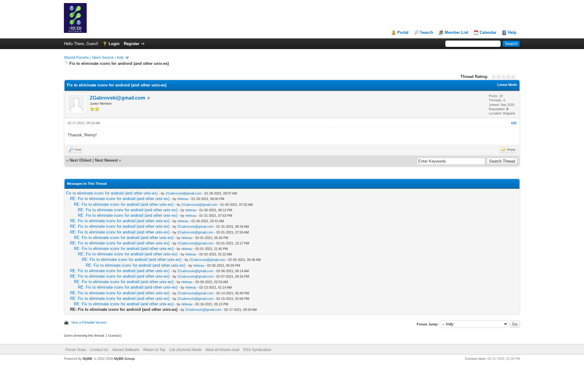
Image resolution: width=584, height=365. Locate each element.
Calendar (488, 32)
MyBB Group (124, 358)
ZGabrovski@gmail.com (117, 97)
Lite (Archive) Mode (185, 350)
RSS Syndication (257, 350)
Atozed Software (125, 350)
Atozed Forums (76, 57)
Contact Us (99, 350)
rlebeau (182, 199)
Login (114, 43)
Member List (456, 32)
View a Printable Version (88, 322)
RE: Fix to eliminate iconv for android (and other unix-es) (119, 198)
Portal (402, 32)
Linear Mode (507, 84)
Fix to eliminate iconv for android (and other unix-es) (112, 193)
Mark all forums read (222, 350)
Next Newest (106, 160)
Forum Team (75, 350)
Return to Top (154, 350)
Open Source (103, 57)
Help (512, 32)
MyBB (87, 358)
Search (426, 32)
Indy (120, 57)
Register (131, 43)
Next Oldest (80, 160)
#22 (513, 123)
